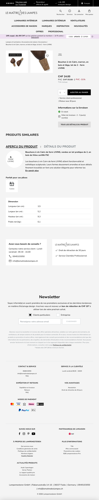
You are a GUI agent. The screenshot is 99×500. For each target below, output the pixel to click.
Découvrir (35, 37)
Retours (27, 390)
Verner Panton (27, 470)
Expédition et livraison (27, 387)
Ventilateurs (77, 20)
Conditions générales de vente (27, 449)
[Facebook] (19, 433)
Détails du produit (60, 146)
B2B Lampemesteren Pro (72, 453)
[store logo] (21, 12)
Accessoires (42, 42)
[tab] (23, 146)
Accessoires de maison (29, 42)
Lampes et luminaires (13, 42)
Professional (55, 31)
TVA (72, 446)
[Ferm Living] (60, 54)
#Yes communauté (72, 449)
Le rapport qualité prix (27, 472)
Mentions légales (27, 453)
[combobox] (62, 12)
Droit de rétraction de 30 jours (72, 390)
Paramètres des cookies (72, 451)
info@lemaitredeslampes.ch (25, 261)
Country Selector (27, 456)
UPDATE (78, 37)
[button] (47, 55)
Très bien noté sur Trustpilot (21, 3)
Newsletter (72, 387)
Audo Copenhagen (27, 467)
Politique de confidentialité (62, 345)
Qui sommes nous (27, 446)
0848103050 (19, 256)
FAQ (27, 376)
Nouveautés (81, 26)
